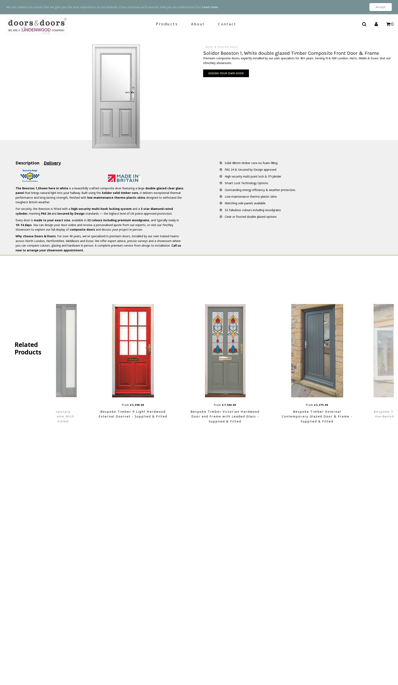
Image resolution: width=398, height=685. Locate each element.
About (198, 24)
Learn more (210, 7)
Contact (227, 24)
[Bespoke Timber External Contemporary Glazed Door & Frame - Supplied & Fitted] (225, 350)
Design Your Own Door (226, 73)
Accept (381, 7)
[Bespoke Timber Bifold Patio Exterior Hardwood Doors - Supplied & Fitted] (317, 350)
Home (209, 46)
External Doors (228, 46)
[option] (133, 364)
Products (167, 24)
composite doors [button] (82, 229)
